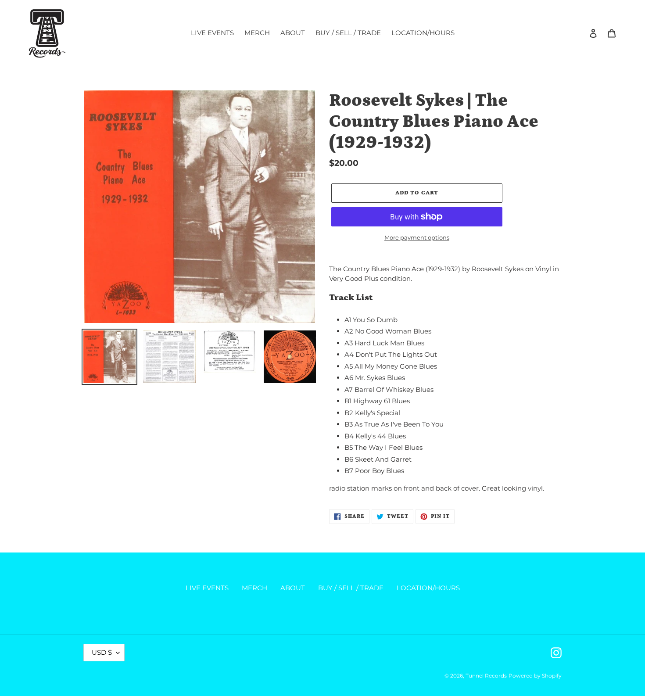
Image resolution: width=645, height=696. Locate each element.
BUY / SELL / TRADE (350, 588)
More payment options (416, 237)
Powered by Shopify (535, 675)
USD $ (102, 652)
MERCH (254, 588)
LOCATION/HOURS (428, 588)
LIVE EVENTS (207, 588)
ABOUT (292, 588)
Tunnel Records (486, 675)
